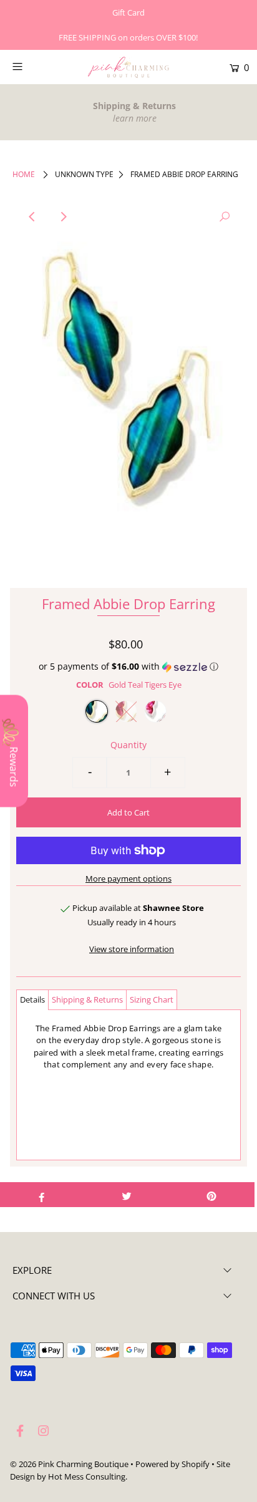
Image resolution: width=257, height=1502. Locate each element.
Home (23, 174)
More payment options (128, 878)
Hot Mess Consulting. (87, 1476)
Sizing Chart (151, 999)
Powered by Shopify (172, 1464)
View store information (131, 949)
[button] (128, 666)
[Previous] (32, 217)
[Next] (63, 217)
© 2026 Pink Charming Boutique (69, 1464)
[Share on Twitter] (126, 1194)
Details (32, 999)
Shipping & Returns (87, 999)
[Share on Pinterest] (212, 1194)
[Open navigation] (34, 66)
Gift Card (128, 12)
